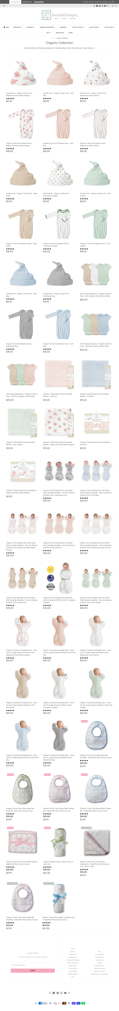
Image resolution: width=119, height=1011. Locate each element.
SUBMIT (33, 970)
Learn (73, 977)
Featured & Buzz (99, 966)
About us (73, 952)
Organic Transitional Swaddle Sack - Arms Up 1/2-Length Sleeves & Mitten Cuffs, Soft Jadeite (96, 705)
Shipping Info (73, 957)
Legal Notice (73, 971)
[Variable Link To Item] (22, 73)
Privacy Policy (73, 968)
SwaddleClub (99, 957)
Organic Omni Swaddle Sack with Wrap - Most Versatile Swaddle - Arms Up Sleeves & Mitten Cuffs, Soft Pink (59, 545)
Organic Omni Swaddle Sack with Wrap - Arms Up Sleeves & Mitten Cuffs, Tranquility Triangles (59, 600)
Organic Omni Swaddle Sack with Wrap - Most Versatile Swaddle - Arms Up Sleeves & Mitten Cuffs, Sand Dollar (22, 600)
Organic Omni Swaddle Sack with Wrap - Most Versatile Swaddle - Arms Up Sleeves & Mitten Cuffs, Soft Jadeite (95, 600)
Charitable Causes (99, 968)
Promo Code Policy (73, 963)
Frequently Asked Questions (99, 974)
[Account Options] (113, 6)
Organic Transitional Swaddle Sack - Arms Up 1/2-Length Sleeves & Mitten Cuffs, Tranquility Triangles (58, 705)
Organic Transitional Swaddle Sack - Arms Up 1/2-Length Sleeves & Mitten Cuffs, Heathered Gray (58, 757)
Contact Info (73, 954)
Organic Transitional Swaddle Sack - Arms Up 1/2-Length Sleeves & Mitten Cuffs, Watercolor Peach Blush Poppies (21, 652)
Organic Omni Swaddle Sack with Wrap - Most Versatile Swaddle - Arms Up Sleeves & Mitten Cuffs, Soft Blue (95, 492)
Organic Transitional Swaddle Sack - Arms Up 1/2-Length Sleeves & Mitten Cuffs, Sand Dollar (21, 705)
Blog (99, 952)
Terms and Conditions (72, 960)
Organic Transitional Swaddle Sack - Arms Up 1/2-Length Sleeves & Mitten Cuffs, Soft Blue (22, 757)
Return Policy (73, 966)
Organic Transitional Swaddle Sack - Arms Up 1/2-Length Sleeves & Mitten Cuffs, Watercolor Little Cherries (95, 652)
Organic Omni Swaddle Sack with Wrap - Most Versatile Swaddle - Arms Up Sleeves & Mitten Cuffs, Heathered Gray (59, 492)
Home (53, 38)
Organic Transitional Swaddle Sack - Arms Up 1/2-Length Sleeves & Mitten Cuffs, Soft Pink (59, 652)
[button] (10, 98)
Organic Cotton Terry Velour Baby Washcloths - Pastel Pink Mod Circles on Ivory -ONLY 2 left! (94, 864)
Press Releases (99, 954)
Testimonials (99, 960)
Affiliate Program (73, 974)
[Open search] (4, 6)
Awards (99, 963)
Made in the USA (99, 971)
